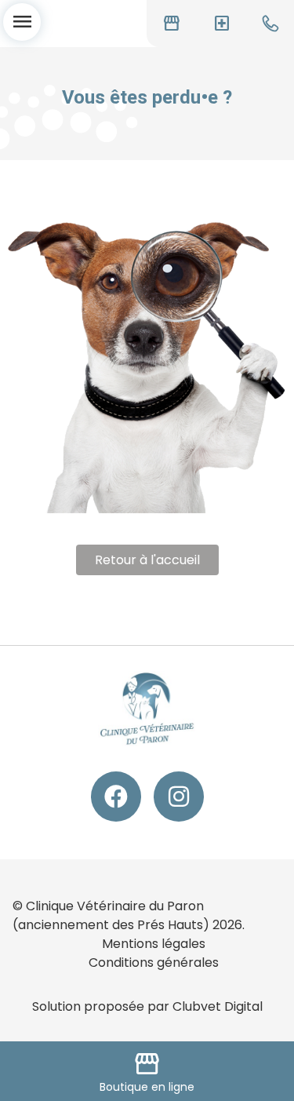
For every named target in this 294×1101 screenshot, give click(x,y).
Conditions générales (154, 962)
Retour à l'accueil (147, 560)
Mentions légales (153, 944)
